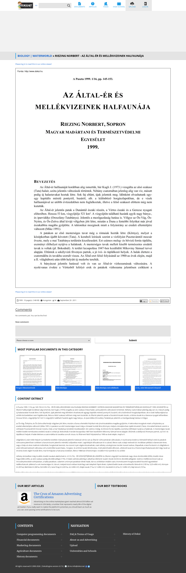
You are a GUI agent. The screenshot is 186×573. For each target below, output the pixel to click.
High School (119, 6)
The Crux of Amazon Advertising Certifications (57, 495)
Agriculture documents (29, 551)
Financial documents (28, 539)
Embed (165, 301)
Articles (93, 6)
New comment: (22, 322)
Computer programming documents (36, 534)
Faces (105, 6)
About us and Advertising (83, 539)
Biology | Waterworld (35, 56)
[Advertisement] (93, 31)
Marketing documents (29, 545)
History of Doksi (131, 534)
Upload (132, 6)
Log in (145, 6)
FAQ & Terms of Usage (82, 534)
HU (36, 5)
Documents (79, 6)
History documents (27, 556)
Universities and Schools (83, 551)
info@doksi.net (78, 566)
